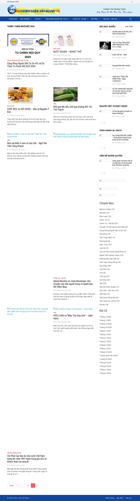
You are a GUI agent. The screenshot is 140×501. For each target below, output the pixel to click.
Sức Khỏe (56, 48)
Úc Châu (103, 280)
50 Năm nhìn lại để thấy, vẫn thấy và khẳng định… (122, 33)
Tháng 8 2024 (105, 366)
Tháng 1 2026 (105, 320)
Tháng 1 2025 (105, 349)
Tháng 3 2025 (105, 341)
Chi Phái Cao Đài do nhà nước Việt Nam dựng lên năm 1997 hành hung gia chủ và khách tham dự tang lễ (26, 459)
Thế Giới (103, 269)
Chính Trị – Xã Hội (79, 19)
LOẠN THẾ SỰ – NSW (119, 55)
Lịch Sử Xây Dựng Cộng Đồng (112, 252)
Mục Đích (119, 498)
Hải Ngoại (103, 241)
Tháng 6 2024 (105, 373)
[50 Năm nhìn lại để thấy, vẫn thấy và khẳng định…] (105, 32)
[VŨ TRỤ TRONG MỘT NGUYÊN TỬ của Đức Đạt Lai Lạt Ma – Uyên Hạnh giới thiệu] (105, 89)
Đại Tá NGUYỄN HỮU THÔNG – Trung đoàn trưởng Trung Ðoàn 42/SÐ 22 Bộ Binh (122, 137)
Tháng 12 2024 (106, 352)
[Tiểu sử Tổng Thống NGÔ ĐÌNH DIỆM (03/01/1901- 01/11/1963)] (105, 43)
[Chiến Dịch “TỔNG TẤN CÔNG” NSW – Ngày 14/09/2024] (105, 77)
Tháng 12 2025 (106, 324)
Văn (54, 104)
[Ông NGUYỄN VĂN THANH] (105, 66)
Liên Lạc (129, 498)
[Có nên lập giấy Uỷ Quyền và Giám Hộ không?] (105, 111)
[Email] (132, 2)
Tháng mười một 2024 (109, 356)
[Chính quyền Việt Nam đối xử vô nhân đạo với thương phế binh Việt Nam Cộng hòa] (105, 161)
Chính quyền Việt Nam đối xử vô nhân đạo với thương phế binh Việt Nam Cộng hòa (122, 163)
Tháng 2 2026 (105, 317)
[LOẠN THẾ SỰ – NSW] (105, 55)
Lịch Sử (102, 248)
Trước (11, 486)
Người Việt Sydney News (113, 106)
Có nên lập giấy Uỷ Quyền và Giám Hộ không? (122, 112)
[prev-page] (101, 122)
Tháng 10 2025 (106, 327)
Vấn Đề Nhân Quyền (14, 453)
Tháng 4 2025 (105, 338)
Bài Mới (102, 213)
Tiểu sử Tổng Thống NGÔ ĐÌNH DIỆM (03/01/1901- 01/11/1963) (121, 45)
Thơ (101, 273)
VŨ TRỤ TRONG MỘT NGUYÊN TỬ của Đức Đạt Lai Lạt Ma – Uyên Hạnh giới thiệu (122, 91)
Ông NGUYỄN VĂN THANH (121, 66)
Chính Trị (103, 220)
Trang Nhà (13, 19)
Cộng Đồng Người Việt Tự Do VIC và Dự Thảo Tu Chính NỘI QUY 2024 (25, 65)
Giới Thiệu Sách (106, 238)
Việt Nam (103, 294)
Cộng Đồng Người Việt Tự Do (56, 19)
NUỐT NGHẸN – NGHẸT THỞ (67, 51)
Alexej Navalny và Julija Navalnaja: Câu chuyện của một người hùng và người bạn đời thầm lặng (73, 284)
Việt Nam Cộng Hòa (108, 298)
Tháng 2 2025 (105, 345)
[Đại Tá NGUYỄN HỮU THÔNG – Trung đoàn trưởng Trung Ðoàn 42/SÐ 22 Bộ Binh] (105, 136)
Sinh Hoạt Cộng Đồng (108, 262)
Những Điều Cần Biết (108, 259)
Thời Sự (37, 19)
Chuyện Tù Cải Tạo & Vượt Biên (112, 227)
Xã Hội (102, 305)
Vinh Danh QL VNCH (111, 130)
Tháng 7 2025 (105, 331)
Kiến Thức (104, 245)
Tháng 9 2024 (105, 363)
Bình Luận (104, 216)
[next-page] (104, 122)
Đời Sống (94, 19)
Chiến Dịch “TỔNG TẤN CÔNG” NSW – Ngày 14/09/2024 (120, 79)
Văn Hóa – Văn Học (110, 19)
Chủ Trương (25, 19)
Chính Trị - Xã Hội (59, 278)
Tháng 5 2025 (105, 334)
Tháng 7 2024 (105, 370)
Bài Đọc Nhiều (108, 26)
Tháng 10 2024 (106, 359)
